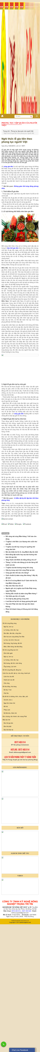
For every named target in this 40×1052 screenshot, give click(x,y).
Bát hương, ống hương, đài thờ (13, 771)
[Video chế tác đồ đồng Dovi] (20, 1014)
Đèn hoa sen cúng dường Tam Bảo (14, 764)
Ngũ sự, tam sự (8, 784)
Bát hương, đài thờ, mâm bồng (13, 791)
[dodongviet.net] (20, 911)
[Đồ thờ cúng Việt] (2, 243)
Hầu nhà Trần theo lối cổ (14, 713)
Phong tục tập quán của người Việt (22, 259)
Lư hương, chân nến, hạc (11, 758)
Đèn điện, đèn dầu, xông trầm (12, 761)
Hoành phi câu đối (9, 807)
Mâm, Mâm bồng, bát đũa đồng (13, 774)
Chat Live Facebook (20, 1050)
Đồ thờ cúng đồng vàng (9, 751)
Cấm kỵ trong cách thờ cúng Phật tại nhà (20, 698)
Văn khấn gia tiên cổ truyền (15, 724)
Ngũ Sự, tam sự (8, 754)
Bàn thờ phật (7, 854)
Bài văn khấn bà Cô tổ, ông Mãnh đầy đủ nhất (22, 680)
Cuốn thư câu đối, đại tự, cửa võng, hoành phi (16, 801)
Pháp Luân (7, 837)
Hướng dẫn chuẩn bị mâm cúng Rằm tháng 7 (21, 721)
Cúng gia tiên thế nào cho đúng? (17, 700)
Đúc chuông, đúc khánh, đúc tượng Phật (15, 844)
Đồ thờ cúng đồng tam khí (10, 778)
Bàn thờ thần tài (8, 857)
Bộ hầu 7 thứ (7, 817)
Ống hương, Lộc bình (10, 794)
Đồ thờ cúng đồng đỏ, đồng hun (12, 798)
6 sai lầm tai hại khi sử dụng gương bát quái (21, 729)
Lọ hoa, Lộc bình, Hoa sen (11, 768)
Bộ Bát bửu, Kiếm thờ (10, 841)
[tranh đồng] (20, 938)
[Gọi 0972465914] (3, 1044)
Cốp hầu (6, 821)
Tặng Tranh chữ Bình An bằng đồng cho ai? (21, 687)
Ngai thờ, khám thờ (9, 831)
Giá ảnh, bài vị (8, 827)
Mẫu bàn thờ (6, 847)
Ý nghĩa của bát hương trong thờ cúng (19, 695)
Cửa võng (6, 811)
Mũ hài (6, 834)
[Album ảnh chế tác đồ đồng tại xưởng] (20, 992)
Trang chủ (6, 259)
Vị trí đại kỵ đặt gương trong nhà (17, 726)
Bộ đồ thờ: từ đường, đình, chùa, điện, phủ (15, 824)
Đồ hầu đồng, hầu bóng (9, 814)
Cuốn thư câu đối (9, 804)
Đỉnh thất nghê (8, 781)
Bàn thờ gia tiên (8, 851)
